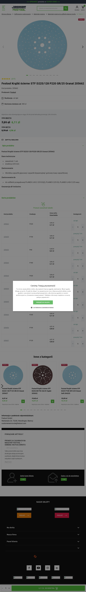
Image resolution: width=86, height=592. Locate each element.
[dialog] (43, 296)
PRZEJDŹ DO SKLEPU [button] (43, 302)
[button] (43, 308)
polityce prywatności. (43, 297)
